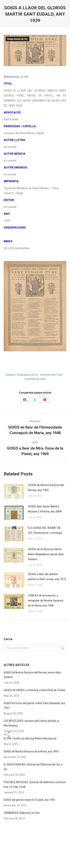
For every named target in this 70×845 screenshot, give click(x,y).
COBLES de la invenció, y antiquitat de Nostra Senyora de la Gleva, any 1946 (45, 600)
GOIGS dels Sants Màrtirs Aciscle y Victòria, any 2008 (45, 509)
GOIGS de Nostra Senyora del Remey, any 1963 (46, 487)
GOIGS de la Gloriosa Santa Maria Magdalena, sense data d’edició (46, 554)
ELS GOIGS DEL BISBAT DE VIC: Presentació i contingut (45, 530)
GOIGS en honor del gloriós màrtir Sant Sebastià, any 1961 (34, 705)
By (51, 374)
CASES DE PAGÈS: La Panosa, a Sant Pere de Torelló (34, 690)
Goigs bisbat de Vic (17, 39)
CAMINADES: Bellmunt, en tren (22, 812)
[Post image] (14, 491)
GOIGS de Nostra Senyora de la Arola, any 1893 (31, 751)
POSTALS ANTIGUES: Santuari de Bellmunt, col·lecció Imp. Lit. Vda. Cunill (35, 784)
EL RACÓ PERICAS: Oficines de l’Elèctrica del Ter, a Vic (33, 767)
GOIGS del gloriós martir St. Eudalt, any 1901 (29, 799)
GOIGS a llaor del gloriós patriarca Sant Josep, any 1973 (47, 576)
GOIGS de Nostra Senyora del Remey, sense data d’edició (32, 675)
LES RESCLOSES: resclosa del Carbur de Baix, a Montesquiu (31, 723)
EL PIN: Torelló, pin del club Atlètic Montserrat (30, 738)
